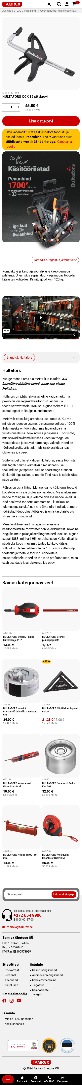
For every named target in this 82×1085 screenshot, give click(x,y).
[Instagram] (13, 1001)
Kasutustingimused (44, 970)
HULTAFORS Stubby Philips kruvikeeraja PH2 (18, 638)
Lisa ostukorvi (41, 121)
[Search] (59, 4)
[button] (66, 4)
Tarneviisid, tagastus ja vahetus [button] (53, 260)
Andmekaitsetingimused (47, 975)
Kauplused (11, 985)
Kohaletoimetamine (44, 980)
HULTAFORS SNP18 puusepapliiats (53, 638)
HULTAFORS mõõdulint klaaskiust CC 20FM (55, 856)
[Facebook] (6, 1001)
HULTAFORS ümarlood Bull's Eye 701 (58, 785)
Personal (10, 975)
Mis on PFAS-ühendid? (19, 1018)
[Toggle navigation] (8, 1079)
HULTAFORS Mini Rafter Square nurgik (60, 710)
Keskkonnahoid (14, 1023)
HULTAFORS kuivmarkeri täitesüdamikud (17, 785)
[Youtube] (19, 1000)
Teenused (11, 980)
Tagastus (38, 985)
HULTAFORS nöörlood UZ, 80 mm (20, 856)
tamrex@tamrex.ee (20, 927)
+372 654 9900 (28, 915)
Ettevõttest (12, 970)
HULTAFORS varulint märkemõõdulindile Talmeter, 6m (20, 711)
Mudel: (6, 92)
